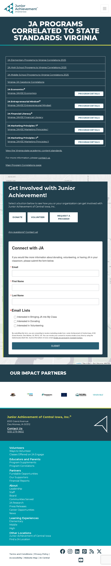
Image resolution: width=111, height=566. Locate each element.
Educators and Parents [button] (24, 459)
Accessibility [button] (15, 558)
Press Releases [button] (17, 506)
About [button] (13, 485)
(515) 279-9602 (15, 431)
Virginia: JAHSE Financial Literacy (25, 117)
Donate (17, 217)
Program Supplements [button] (22, 462)
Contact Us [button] (14, 428)
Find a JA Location (19, 539)
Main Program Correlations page (23, 165)
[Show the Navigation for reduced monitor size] (105, 8)
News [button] (12, 513)
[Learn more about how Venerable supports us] (98, 396)
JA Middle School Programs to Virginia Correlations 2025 (38, 74)
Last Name (18, 295)
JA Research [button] (16, 502)
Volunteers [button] (16, 448)
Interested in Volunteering (30, 325)
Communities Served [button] (21, 499)
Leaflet (78, 363)
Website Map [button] (30, 558)
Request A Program (63, 217)
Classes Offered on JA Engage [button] (26, 454)
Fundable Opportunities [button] (23, 473)
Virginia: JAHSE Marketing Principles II (28, 141)
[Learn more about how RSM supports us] (30, 396)
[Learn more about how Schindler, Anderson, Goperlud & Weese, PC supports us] (64, 396)
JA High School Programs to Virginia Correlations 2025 (37, 67)
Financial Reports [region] (19, 480)
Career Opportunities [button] (21, 509)
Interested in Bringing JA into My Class (37, 316)
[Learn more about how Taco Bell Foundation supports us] (81, 396)
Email (15, 267)
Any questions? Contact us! (23, 232)
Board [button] (12, 495)
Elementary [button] (16, 521)
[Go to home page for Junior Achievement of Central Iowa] (21, 8)
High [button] (12, 528)
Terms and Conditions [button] (20, 554)
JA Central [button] (44, 558)
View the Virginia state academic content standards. (34, 150)
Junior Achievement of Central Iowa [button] (30, 535)
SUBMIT (55, 345)
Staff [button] (12, 492)
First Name (18, 281)
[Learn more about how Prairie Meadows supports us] (13, 396)
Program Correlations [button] (21, 466)
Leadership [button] (15, 488)
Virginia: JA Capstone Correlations (26, 82)
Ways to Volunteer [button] (20, 451)
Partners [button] (15, 470)
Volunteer (38, 217)
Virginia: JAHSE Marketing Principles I (28, 129)
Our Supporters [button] (18, 477)
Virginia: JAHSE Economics (22, 93)
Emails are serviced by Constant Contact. (68, 337)
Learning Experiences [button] (24, 518)
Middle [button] (13, 524)
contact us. (44, 157)
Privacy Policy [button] (41, 554)
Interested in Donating (28, 321)
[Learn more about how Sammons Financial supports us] (47, 396)
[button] (63, 551)
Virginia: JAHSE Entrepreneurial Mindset (29, 105)
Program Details (89, 93)
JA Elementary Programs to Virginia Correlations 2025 (37, 60)
